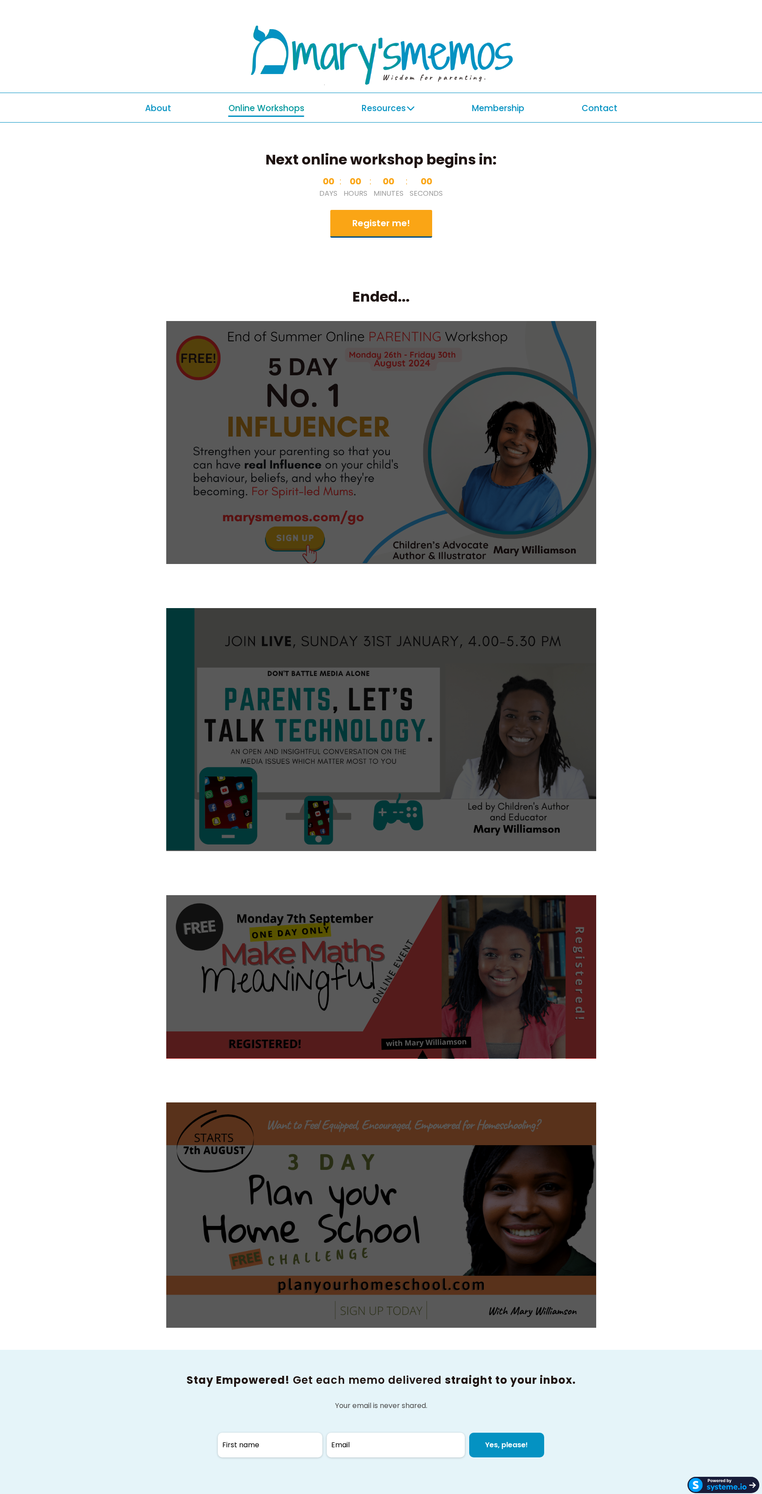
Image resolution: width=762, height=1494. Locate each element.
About (158, 108)
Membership (498, 108)
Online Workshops (266, 108)
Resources (384, 108)
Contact (599, 108)
